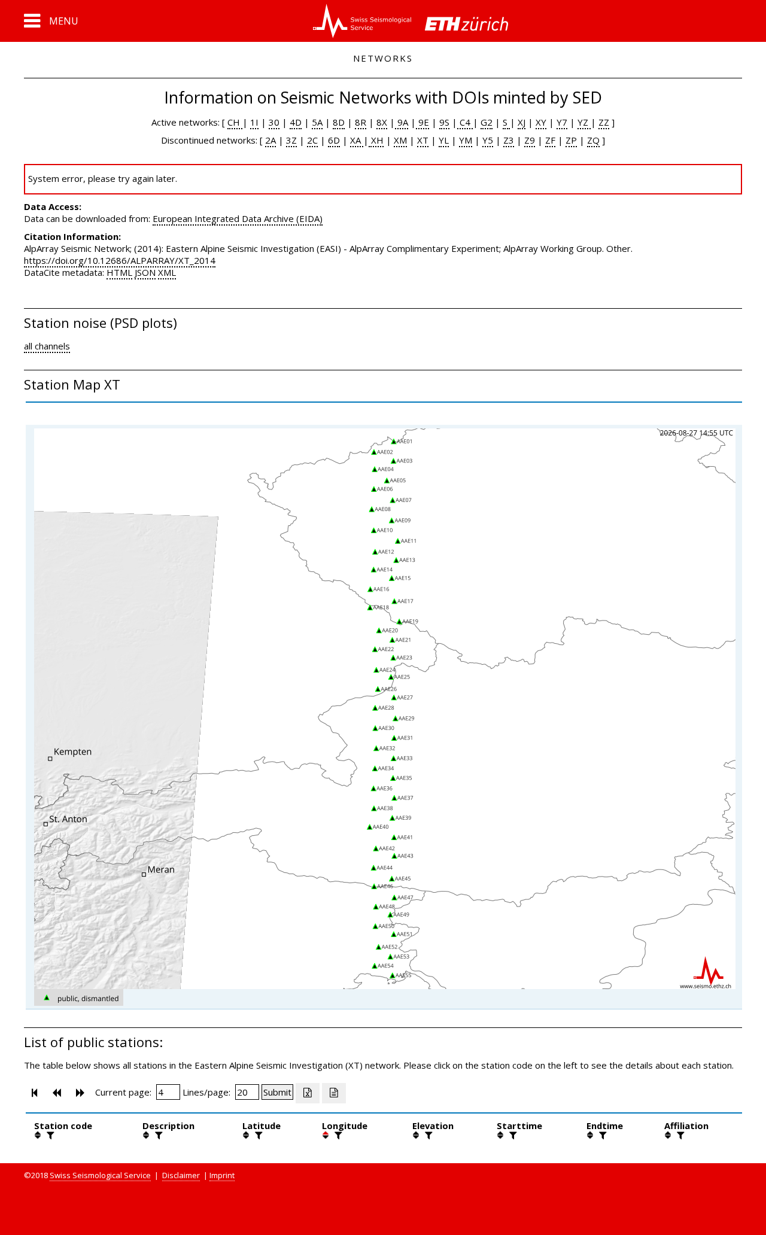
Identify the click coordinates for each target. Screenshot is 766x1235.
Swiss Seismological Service (100, 1175)
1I (254, 122)
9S (444, 122)
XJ (521, 122)
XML (167, 272)
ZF (550, 140)
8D (339, 122)
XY (541, 122)
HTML (119, 272)
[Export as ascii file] (334, 1093)
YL (444, 140)
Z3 (508, 140)
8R (360, 122)
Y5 (487, 140)
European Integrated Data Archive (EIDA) (238, 218)
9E (422, 122)
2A (270, 140)
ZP (571, 140)
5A (317, 122)
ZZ (603, 122)
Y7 (562, 122)
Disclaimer (181, 1175)
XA (356, 140)
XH (376, 140)
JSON (145, 272)
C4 (465, 122)
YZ (584, 122)
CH (234, 122)
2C (312, 140)
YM (465, 140)
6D (334, 140)
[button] (51, 21)
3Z (291, 140)
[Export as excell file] (308, 1093)
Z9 (529, 140)
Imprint (222, 1175)
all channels (47, 346)
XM (400, 140)
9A (401, 122)
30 (274, 122)
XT (422, 140)
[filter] (49, 1135)
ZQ (593, 140)
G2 (487, 122)
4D (296, 122)
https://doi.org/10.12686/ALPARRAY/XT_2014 (119, 260)
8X (381, 122)
